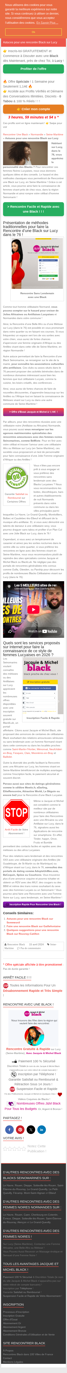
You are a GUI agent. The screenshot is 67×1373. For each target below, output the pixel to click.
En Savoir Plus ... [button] (47, 22)
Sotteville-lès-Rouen (44, 1185)
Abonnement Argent (14, 1327)
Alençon (21, 1222)
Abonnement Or (12, 1323)
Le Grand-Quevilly (37, 1189)
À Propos (8, 1350)
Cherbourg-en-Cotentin (44, 1214)
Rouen (18, 1185)
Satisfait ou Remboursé (27, 1292)
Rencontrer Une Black (15, 134)
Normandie (37, 134)
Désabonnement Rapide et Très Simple (32, 991)
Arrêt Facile (11, 829)
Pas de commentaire (31, 948)
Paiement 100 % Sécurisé (17, 1277)
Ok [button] (33, 32)
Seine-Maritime (54, 134)
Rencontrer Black (16, 944)
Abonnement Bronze (14, 1330)
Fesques (18, 753)
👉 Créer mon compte (33, 109)
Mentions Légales (13, 1361)
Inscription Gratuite (13, 1315)
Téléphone (26, 1288)
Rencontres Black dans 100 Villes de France (28, 1354)
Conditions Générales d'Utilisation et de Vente (29, 1334)
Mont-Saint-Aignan (34, 1192)
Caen (27, 1214)
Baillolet (7, 756)
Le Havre (8, 1185)
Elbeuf (52, 1192)
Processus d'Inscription (16, 1311)
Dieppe (28, 1185)
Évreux (7, 1218)
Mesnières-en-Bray (42, 753)
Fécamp (18, 1192)
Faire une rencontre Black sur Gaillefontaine (34, 926)
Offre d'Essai (10, 1319)
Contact (7, 1358)
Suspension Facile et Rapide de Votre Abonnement (32, 1295)
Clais (27, 753)
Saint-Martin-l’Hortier (23, 749)
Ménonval (42, 749)
